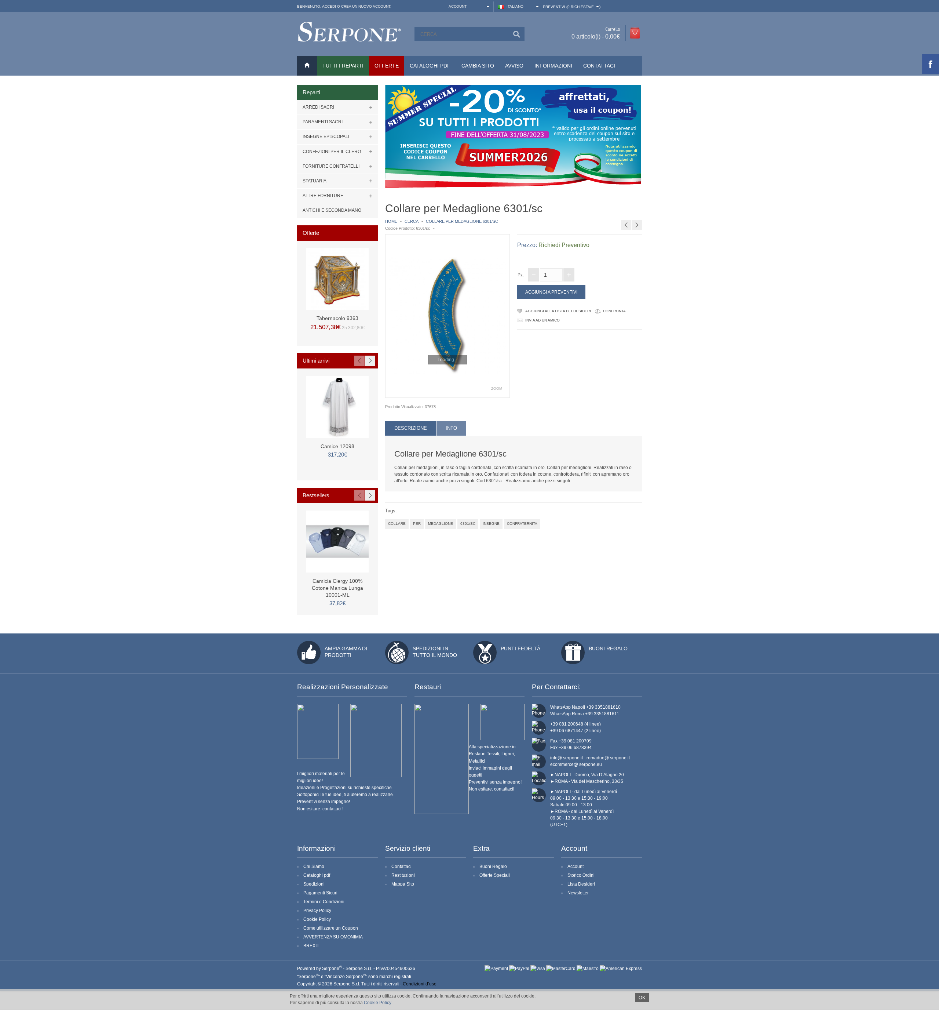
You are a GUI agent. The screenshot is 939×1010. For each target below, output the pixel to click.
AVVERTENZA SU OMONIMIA (333, 937)
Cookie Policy (317, 919)
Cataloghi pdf (316, 875)
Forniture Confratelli (331, 166)
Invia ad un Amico (542, 320)
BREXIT (311, 945)
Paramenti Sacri (323, 121)
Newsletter (578, 892)
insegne (491, 524)
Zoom (496, 388)
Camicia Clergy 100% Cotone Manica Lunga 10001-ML (337, 588)
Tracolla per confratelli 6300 (641, 207)
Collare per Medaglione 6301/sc (462, 221)
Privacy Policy (317, 910)
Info (451, 428)
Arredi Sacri (318, 107)
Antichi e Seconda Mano (332, 210)
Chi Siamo (313, 866)
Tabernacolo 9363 (337, 318)
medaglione (440, 524)
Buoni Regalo (608, 648)
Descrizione (410, 428)
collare (397, 524)
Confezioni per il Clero (332, 151)
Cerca (412, 221)
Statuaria (314, 181)
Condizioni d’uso (419, 984)
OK (642, 997)
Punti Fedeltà (520, 648)
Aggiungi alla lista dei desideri (558, 311)
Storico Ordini (581, 875)
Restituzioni (403, 875)
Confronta (614, 311)
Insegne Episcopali (326, 136)
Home (391, 221)
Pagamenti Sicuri (320, 892)
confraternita (522, 524)
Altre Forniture (323, 195)
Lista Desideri (581, 884)
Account (575, 866)
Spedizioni (314, 884)
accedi (329, 6)
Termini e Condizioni (323, 901)
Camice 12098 (337, 446)
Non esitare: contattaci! (320, 808)
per (417, 524)
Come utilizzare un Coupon (330, 928)
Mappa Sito (402, 884)
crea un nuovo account (365, 6)
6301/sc (467, 524)
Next (370, 361)
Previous (359, 361)
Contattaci (599, 66)
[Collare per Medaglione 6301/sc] (447, 316)
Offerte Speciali (494, 875)
